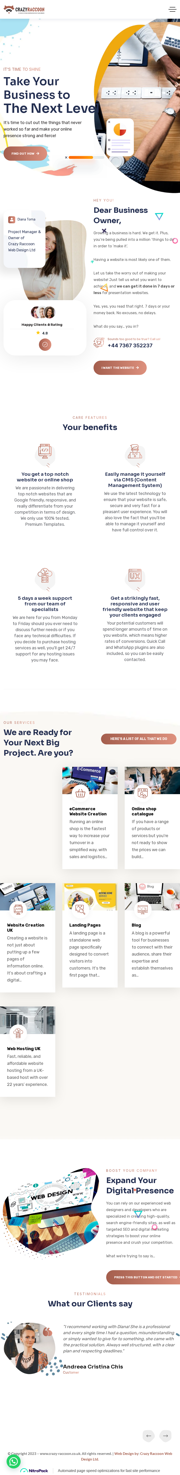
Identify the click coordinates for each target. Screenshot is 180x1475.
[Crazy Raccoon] (24, 9)
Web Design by (126, 1453)
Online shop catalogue (144, 811)
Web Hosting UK (24, 1048)
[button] (14, 1461)
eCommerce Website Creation (88, 811)
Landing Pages (85, 925)
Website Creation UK (25, 928)
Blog (136, 925)
